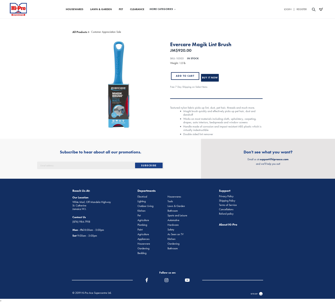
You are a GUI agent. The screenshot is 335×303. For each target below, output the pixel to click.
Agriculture (143, 220)
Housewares (174, 196)
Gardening (173, 243)
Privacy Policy (226, 196)
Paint (140, 229)
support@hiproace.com (274, 159)
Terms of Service (228, 205)
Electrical (142, 196)
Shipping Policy (227, 200)
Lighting (141, 201)
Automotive (173, 220)
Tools (170, 201)
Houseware (143, 243)
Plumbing (142, 225)
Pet (139, 215)
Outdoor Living (145, 206)
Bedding (141, 253)
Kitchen (141, 211)
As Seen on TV (176, 234)
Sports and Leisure (177, 215)
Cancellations (226, 209)
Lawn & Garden (176, 206)
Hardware (173, 225)
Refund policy (226, 213)
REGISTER (302, 9)
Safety (171, 229)
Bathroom (173, 211)
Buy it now (210, 77)
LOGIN (287, 9)
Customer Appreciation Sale (106, 32)
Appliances (143, 239)
